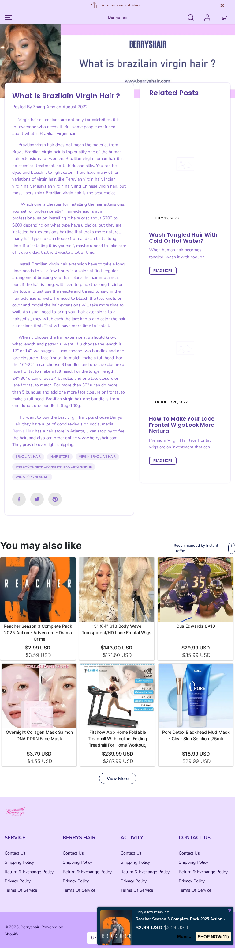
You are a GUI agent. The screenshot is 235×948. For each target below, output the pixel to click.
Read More (162, 270)
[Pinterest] (55, 499)
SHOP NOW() (213, 936)
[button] (7, 17)
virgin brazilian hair (97, 457)
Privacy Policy (18, 881)
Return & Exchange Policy (29, 872)
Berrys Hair (23, 431)
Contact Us (15, 853)
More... (184, 936)
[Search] (190, 17)
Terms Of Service (21, 890)
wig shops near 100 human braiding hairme (54, 467)
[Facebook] (19, 499)
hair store (59, 457)
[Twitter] (37, 499)
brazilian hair (28, 457)
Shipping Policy (19, 862)
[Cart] (223, 17)
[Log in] (207, 17)
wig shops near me (32, 477)
